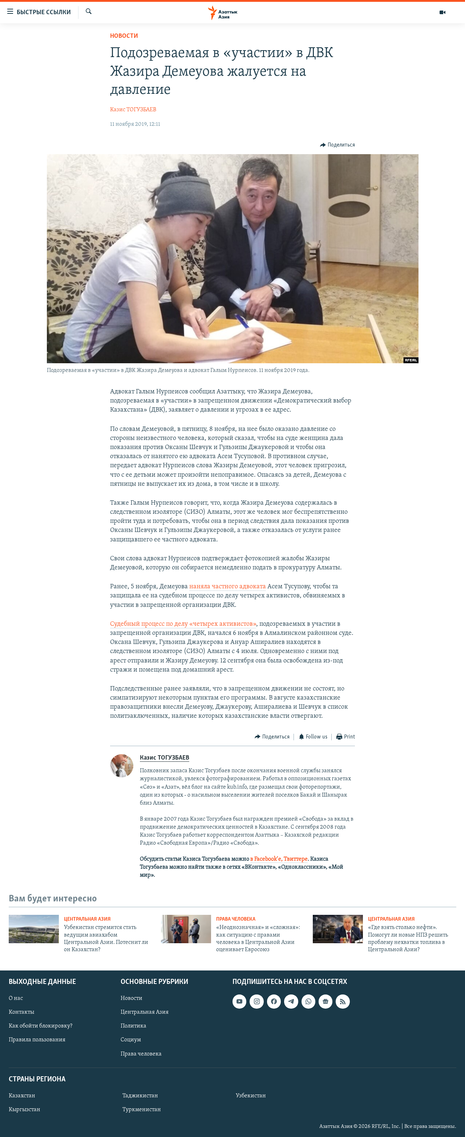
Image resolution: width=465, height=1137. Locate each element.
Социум (131, 1040)
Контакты (21, 1012)
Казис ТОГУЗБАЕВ (133, 110)
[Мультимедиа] (442, 12)
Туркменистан (141, 1110)
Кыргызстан (24, 1110)
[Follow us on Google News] (325, 1001)
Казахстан (22, 1096)
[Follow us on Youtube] (239, 1001)
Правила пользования (37, 1040)
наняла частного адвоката (227, 587)
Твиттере (296, 859)
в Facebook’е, (266, 859)
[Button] (337, 145)
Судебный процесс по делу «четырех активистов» (183, 624)
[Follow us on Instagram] (256, 1001)
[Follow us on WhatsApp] (308, 1001)
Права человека (235, 919)
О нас (16, 998)
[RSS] (342, 1001)
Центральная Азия (87, 919)
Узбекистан (251, 1096)
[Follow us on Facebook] (274, 1001)
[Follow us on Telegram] (291, 1001)
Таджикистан (140, 1096)
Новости (124, 36)
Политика (133, 1026)
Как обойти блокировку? (40, 1026)
